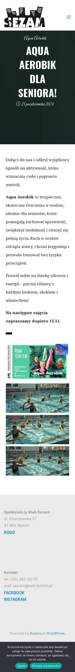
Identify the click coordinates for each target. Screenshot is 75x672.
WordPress (55, 633)
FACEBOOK (14, 592)
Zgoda (21, 665)
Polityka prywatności (46, 665)
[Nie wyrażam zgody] (70, 657)
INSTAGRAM (15, 599)
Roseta (35, 633)
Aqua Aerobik (35, 38)
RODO (9, 532)
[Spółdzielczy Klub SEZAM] (24, 16)
